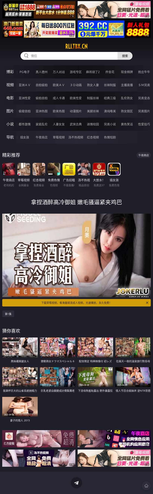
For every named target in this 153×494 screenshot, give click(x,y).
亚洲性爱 (25, 98)
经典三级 (110, 98)
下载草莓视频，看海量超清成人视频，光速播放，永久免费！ (76, 302)
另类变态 (144, 98)
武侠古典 (76, 124)
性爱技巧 (144, 124)
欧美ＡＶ (59, 85)
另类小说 (110, 124)
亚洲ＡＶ (25, 85)
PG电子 (25, 72)
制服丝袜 (93, 98)
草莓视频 (59, 137)
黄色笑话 (127, 124)
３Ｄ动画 (76, 85)
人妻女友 (59, 124)
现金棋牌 (127, 72)
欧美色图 (59, 111)
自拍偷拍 (42, 85)
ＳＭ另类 (144, 85)
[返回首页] (146, 485)
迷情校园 (93, 124)
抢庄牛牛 (144, 72)
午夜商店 (42, 137)
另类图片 (144, 111)
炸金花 (109, 72)
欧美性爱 (76, 98)
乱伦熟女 (127, 98)
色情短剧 (110, 137)
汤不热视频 (75, 137)
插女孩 (24, 137)
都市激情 (25, 124)
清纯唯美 (110, 111)
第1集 (8, 314)
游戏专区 (76, 72)
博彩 (10, 71)
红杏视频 (93, 137)
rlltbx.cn (76, 46)
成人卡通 (59, 98)
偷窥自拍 (25, 111)
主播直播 (127, 85)
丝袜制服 (110, 85)
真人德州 (42, 72)
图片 (10, 111)
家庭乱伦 (42, 124)
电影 (10, 97)
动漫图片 (76, 111)
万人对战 (59, 72)
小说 (10, 124)
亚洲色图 (42, 111)
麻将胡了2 (93, 72)
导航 (10, 137)
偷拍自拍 (42, 98)
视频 (10, 84)
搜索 (125, 56)
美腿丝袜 (93, 111)
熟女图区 (127, 111)
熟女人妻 (93, 85)
